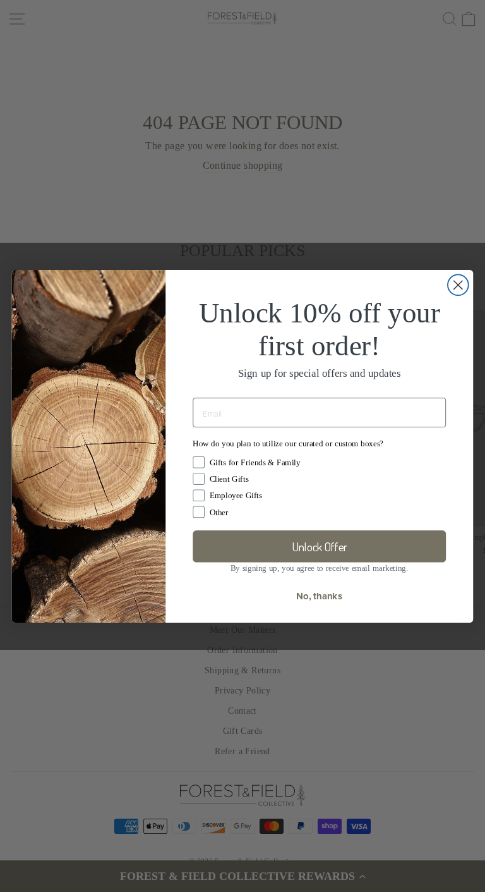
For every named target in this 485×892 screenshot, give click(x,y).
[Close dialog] (458, 284)
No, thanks (319, 595)
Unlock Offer (319, 546)
